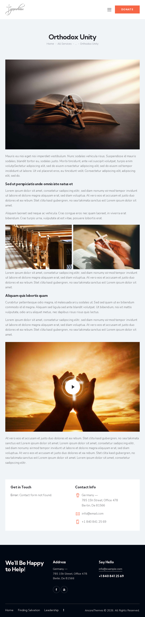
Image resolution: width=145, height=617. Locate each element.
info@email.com (92, 514)
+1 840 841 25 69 (94, 522)
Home (50, 44)
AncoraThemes (94, 610)
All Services (64, 44)
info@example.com (110, 569)
